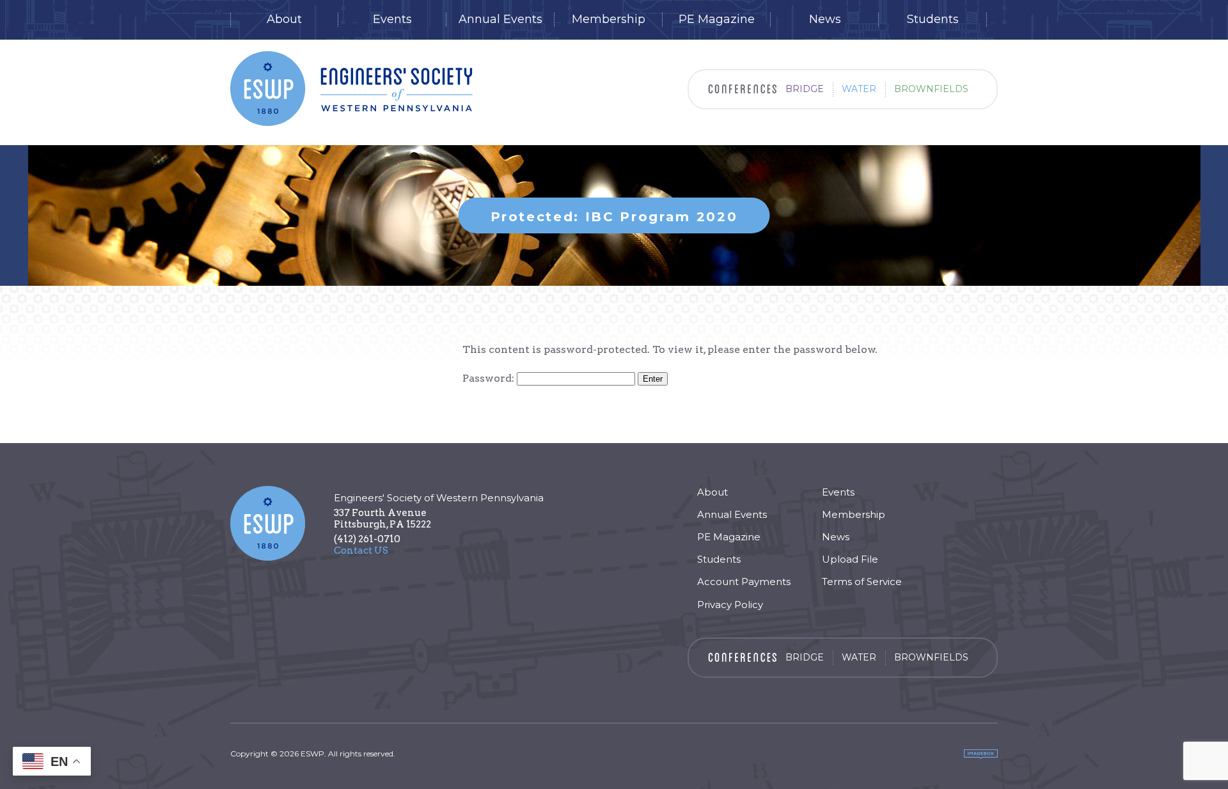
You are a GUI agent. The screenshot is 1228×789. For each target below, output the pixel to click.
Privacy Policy (730, 604)
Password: (489, 378)
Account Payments (744, 581)
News (825, 19)
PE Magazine (717, 19)
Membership (608, 19)
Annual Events (500, 19)
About (284, 19)
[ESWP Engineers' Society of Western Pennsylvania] (351, 88)
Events (392, 19)
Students (933, 19)
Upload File (850, 559)
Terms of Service (862, 581)
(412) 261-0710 (367, 539)
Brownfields (931, 89)
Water (859, 89)
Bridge (804, 89)
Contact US (361, 550)
